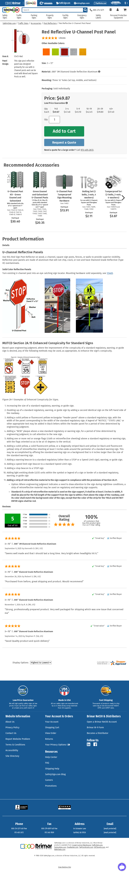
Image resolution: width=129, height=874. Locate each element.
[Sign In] (117, 10)
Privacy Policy (12, 727)
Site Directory (12, 756)
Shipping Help (52, 768)
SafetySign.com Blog (55, 774)
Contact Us (11, 733)
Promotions (51, 786)
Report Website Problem (18, 739)
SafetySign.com (9, 23)
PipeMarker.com (72, 847)
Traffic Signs (23, 23)
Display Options (20, 662)
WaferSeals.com (59, 849)
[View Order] (110, 10)
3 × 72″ (50, 63)
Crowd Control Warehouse (81, 845)
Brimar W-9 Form (95, 727)
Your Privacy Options (55, 744)
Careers (49, 780)
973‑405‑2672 (87, 150)
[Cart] (125, 10)
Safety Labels (98, 16)
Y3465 (110, 273)
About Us (10, 721)
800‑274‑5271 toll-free (19, 828)
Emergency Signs (82, 16)
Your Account (51, 721)
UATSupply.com (99, 847)
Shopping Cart (52, 727)
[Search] (85, 9)
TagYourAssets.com (86, 847)
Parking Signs (34, 16)
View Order (50, 733)
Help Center (51, 757)
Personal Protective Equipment (118, 16)
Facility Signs (65, 16)
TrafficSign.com (97, 845)
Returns (49, 739)
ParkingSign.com (60, 847)
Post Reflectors (50, 23)
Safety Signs (4, 16)
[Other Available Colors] (46, 51)
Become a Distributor (97, 733)
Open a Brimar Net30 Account (102, 721)
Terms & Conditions (15, 744)
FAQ (47, 762)
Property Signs (49, 16)
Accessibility (12, 750)
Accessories (36, 23)
